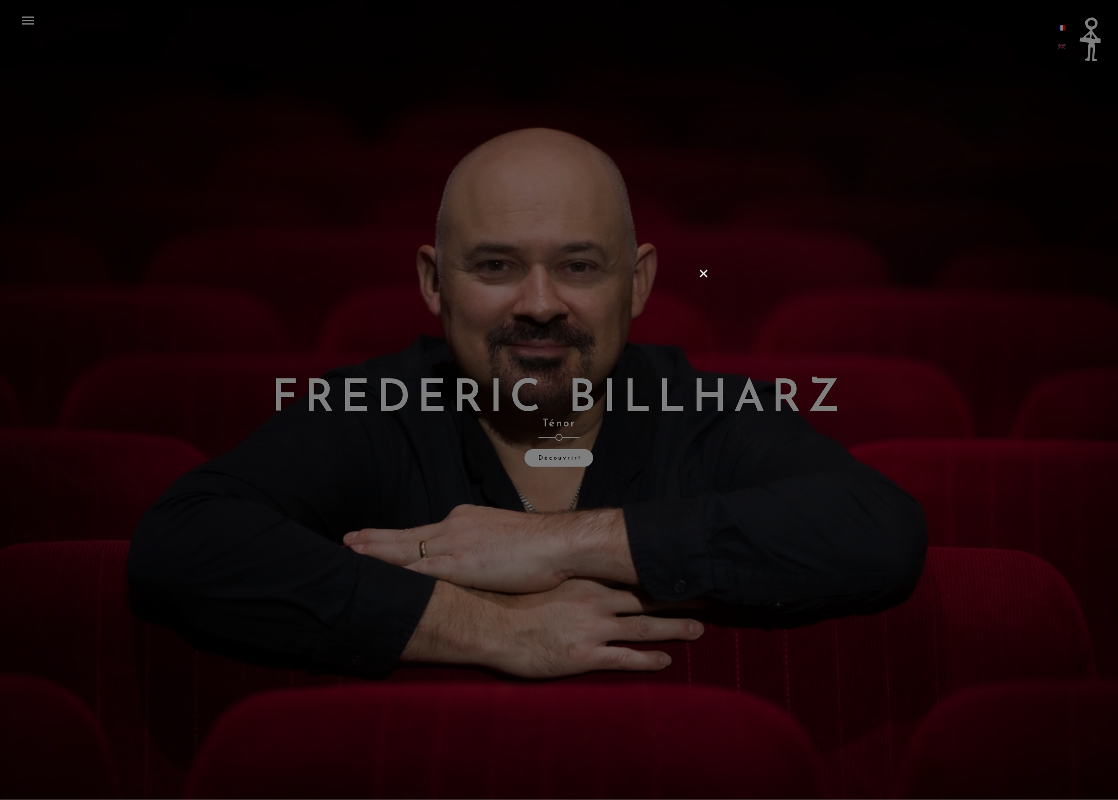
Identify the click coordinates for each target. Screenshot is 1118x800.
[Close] (703, 273)
